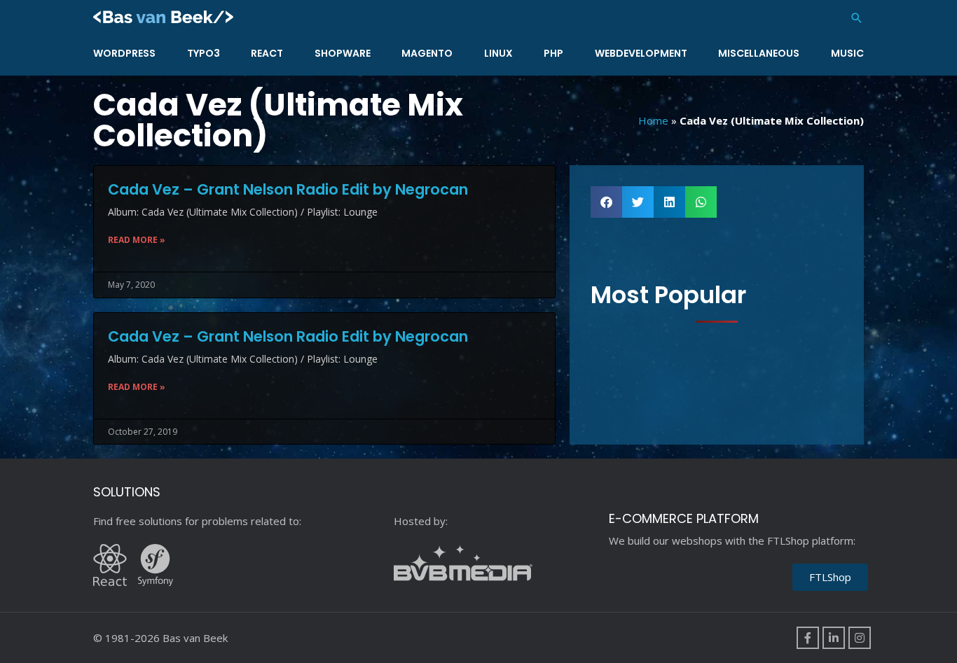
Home (653, 120)
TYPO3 (203, 53)
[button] (857, 18)
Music (847, 53)
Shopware (343, 53)
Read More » (136, 240)
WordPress (124, 53)
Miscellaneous (758, 53)
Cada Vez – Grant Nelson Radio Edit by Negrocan (288, 189)
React (267, 53)
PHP (553, 53)
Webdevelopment (641, 53)
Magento (427, 53)
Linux (498, 53)
